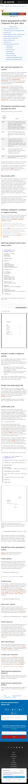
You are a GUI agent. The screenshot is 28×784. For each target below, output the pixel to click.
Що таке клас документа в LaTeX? (11, 28)
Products (14, 754)
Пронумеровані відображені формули (14, 57)
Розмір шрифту (9, 45)
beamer (12, 151)
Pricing (14, 13)
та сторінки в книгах (11, 38)
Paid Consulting (13, 768)
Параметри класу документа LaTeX (11, 43)
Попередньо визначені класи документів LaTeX (14, 30)
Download (6, 13)
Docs (14, 760)
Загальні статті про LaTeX (18, 6)
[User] (23, 2)
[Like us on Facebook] (6, 747)
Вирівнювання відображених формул (14, 59)
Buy (23, 13)
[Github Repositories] (19, 747)
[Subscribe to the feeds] (22, 747)
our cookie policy (9, 774)
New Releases (14, 756)
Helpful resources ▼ (14, 16)
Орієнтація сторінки (10, 49)
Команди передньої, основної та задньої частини (14, 34)
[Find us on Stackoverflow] (14, 747)
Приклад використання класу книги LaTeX (12, 36)
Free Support (14, 764)
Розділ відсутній (9, 40)
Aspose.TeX (6, 6)
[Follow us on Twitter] (9, 747)
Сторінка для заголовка (11, 55)
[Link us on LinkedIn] (11, 747)
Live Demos (13, 762)
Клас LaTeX (7, 32)
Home (2, 6)
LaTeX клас (7, 42)
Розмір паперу (9, 47)
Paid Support (14, 766)
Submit (14, 736)
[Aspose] (9, 2)
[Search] (26, 2)
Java (11, 6)
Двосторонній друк (10, 53)
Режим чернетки (9, 51)
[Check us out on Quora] (17, 747)
